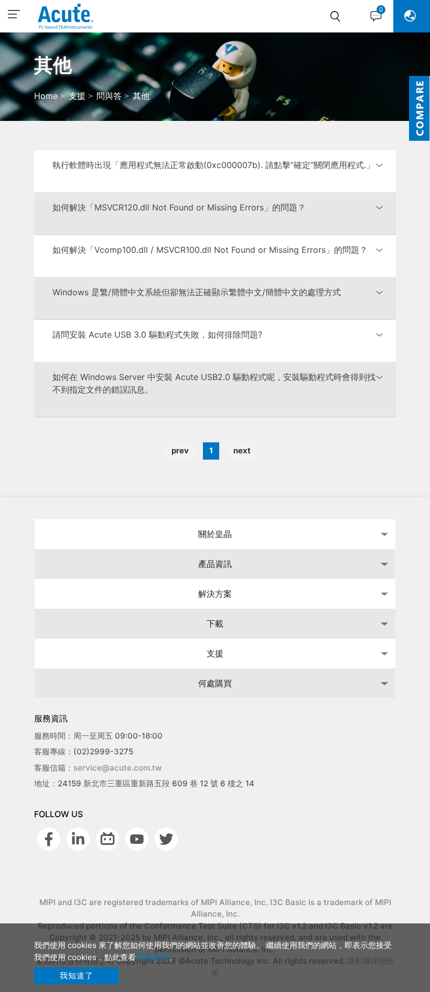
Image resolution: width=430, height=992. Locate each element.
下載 (215, 623)
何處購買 (215, 683)
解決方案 (215, 593)
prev (180, 450)
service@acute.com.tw (117, 768)
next (242, 450)
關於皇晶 (215, 534)
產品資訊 (215, 564)
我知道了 (76, 975)
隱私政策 (153, 957)
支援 (215, 653)
